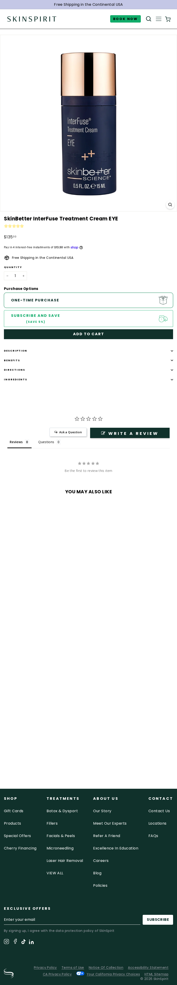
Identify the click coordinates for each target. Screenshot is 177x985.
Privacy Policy (45, 967)
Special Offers (17, 835)
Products (12, 823)
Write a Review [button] (133, 433)
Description (15, 350)
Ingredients (15, 379)
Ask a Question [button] (70, 432)
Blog (97, 873)
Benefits (12, 360)
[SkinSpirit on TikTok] (23, 942)
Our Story (102, 811)
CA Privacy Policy (57, 974)
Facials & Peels (61, 835)
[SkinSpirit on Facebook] (15, 942)
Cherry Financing (20, 848)
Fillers (52, 823)
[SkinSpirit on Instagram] (6, 942)
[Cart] (167, 19)
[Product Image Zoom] (170, 204)
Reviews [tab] (16, 442)
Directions (14, 370)
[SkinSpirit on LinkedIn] (31, 943)
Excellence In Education (115, 848)
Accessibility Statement (148, 967)
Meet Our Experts (110, 823)
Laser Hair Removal (65, 860)
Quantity (13, 267)
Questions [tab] (46, 442)
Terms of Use (73, 967)
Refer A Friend (106, 835)
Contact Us (159, 811)
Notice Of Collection (106, 967)
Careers (101, 860)
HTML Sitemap (156, 974)
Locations (157, 823)
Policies (100, 885)
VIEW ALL (55, 873)
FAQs (153, 835)
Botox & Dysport (62, 811)
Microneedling (60, 848)
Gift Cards (14, 811)
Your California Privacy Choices (113, 974)
